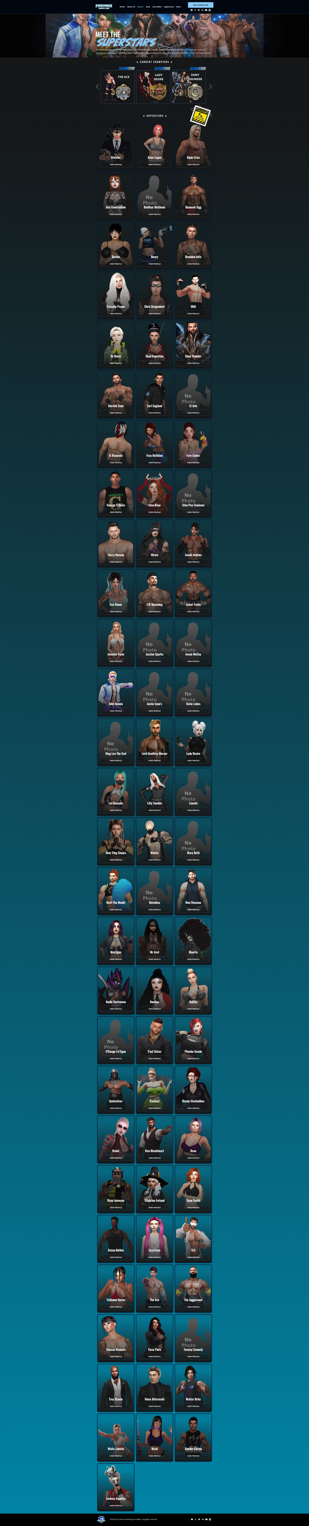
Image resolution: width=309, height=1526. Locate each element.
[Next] (210, 86)
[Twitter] (199, 10)
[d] (206, 10)
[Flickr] (202, 10)
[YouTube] (191, 10)
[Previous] (97, 86)
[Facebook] (195, 10)
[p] (209, 10)
